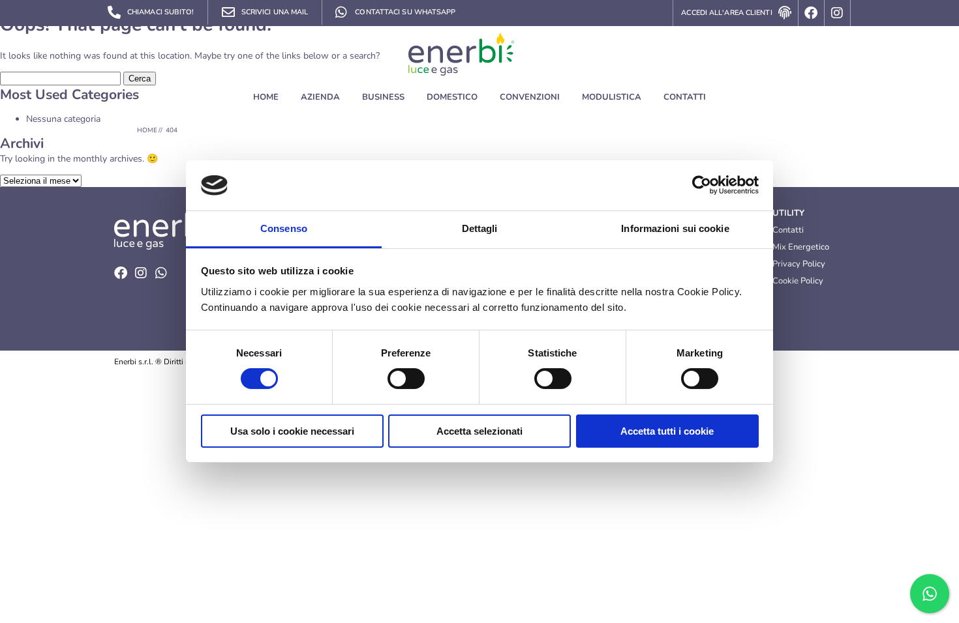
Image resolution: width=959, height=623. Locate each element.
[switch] (406, 378)
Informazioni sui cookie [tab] (675, 228)
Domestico (452, 97)
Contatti (684, 97)
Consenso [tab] (283, 228)
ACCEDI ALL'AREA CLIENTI (726, 13)
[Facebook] (812, 13)
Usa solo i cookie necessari (292, 431)
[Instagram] (838, 13)
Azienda (320, 97)
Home (266, 97)
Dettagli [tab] (480, 228)
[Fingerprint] (785, 13)
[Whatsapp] (161, 273)
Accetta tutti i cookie (667, 431)
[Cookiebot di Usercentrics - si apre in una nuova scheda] (702, 185)
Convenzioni (530, 97)
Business (383, 97)
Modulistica (611, 97)
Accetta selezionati (479, 431)
